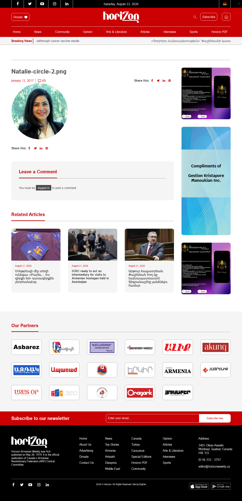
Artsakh (110, 456)
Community (62, 31)
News (37, 31)
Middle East (112, 468)
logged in (43, 188)
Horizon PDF (220, 31)
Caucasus (137, 450)
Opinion (87, 31)
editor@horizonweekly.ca (214, 466)
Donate (18, 17)
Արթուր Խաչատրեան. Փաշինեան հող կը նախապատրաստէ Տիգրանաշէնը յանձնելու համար (148, 278)
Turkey (135, 444)
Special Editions (141, 456)
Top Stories (112, 444)
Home (16, 31)
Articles (145, 31)
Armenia (110, 450)
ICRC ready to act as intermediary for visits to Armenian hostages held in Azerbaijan (90, 276)
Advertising (86, 450)
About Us (85, 444)
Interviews (170, 31)
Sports (194, 31)
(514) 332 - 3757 (210, 459)
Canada (136, 438)
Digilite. (142, 484)
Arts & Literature (116, 31)
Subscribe (208, 17)
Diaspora (111, 462)
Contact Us (86, 462)
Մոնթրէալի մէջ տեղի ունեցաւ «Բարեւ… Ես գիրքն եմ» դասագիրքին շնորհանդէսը (34, 276)
